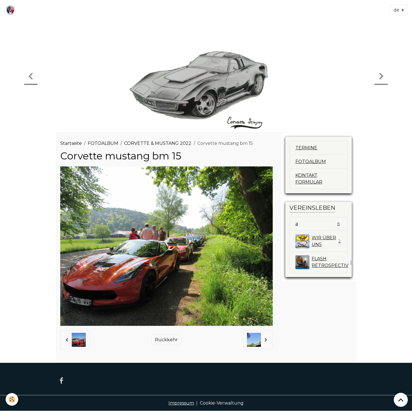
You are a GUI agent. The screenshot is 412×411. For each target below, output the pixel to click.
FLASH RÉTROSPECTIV (330, 262)
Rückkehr (166, 339)
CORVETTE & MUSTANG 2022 (157, 143)
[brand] (11, 10)
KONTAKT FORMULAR (308, 179)
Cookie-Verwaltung (222, 403)
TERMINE (306, 147)
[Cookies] (12, 399)
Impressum (181, 403)
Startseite (71, 143)
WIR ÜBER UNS (326, 241)
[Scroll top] (401, 400)
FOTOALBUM (103, 143)
